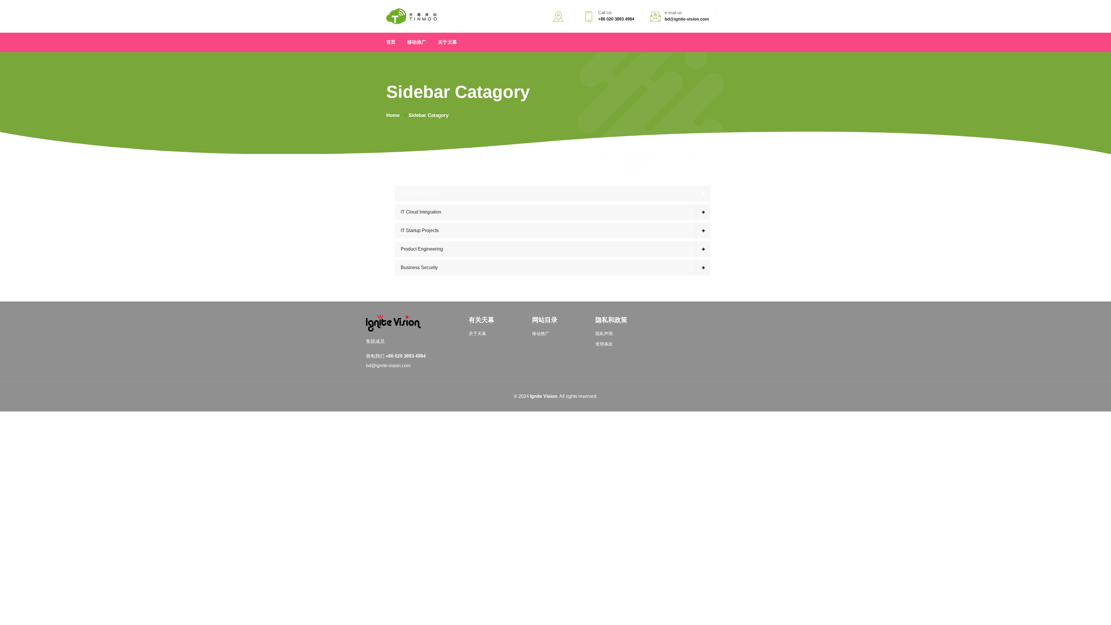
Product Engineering (422, 249)
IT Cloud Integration (421, 211)
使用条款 (604, 343)
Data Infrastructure (419, 193)
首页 (391, 42)
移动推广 (416, 42)
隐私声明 (604, 333)
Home (394, 115)
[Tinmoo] (411, 16)
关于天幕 (447, 42)
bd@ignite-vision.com (388, 365)
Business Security (419, 267)
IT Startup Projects (420, 230)
